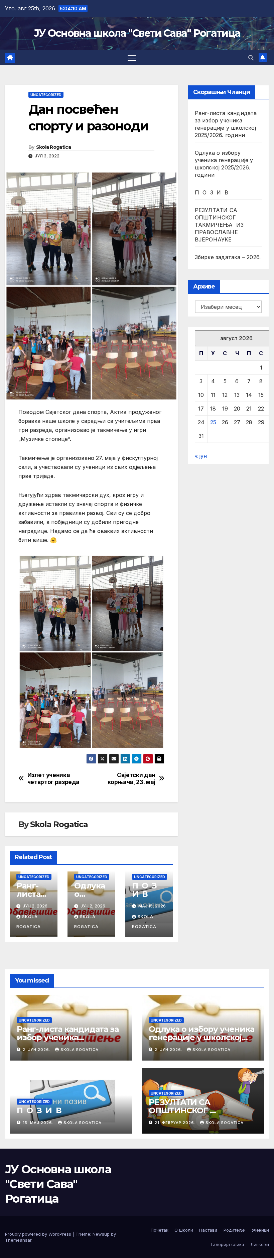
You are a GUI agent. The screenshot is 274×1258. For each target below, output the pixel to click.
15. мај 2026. (39, 1122)
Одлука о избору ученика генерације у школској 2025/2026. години (201, 1037)
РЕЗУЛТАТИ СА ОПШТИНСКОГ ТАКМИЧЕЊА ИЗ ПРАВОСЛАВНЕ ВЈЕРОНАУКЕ (219, 225)
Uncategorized (45, 95)
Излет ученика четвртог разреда (53, 778)
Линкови (259, 1244)
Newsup (101, 1234)
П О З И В (145, 890)
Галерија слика (227, 1244)
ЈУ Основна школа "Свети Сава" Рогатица (137, 33)
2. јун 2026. (37, 1049)
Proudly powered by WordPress (39, 1234)
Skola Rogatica (53, 147)
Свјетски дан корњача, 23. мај (131, 778)
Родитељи (235, 1230)
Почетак (159, 1230)
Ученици (260, 1230)
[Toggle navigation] (132, 57)
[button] (251, 57)
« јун (201, 456)
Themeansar (18, 1240)
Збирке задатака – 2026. (228, 257)
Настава (208, 1230)
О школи (183, 1230)
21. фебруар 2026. (176, 1122)
